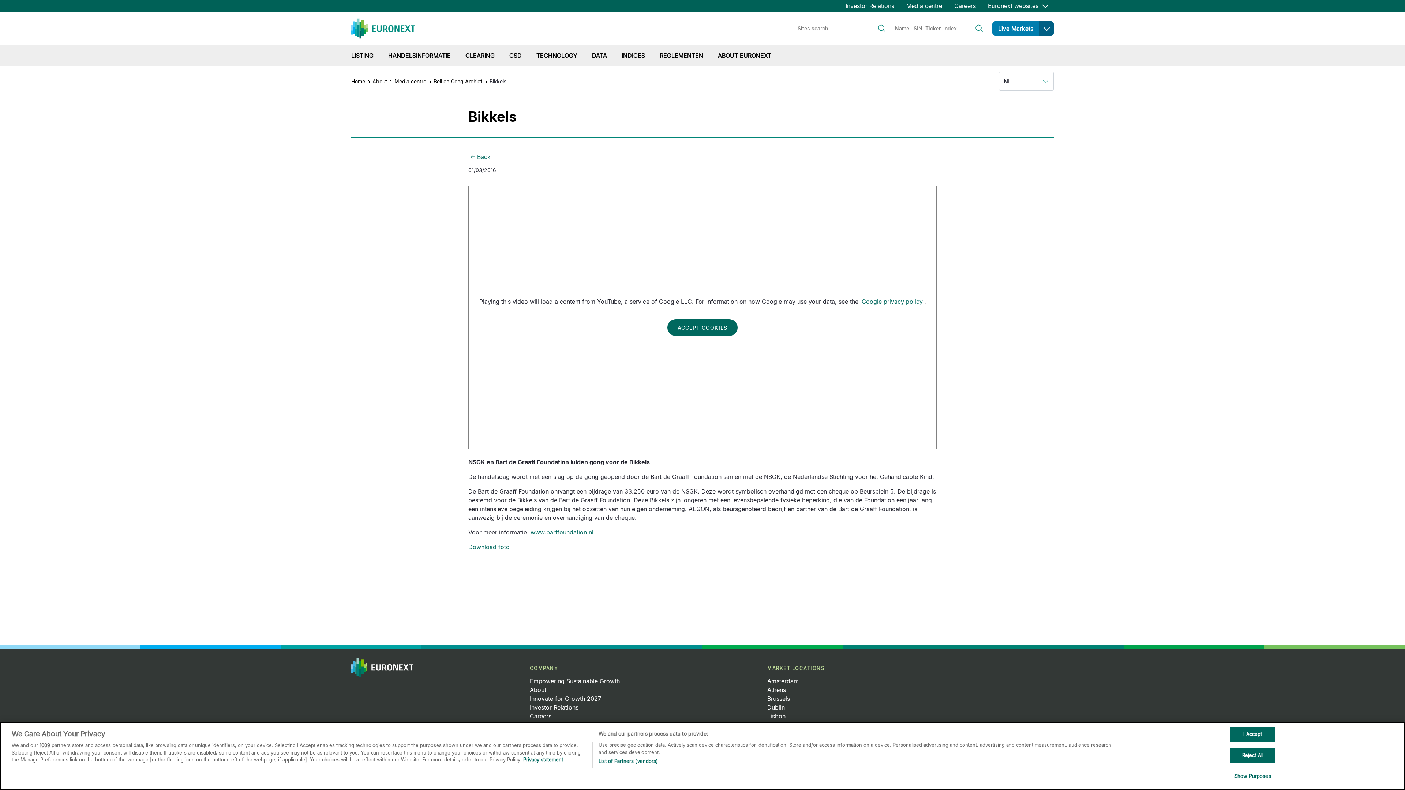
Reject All (1252, 755)
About (379, 81)
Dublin (776, 707)
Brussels (778, 698)
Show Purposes (1252, 776)
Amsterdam (783, 681)
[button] (1046, 28)
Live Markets (1015, 28)
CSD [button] (515, 55)
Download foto (489, 547)
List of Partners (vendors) (628, 761)
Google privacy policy (892, 301)
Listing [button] (362, 55)
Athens (776, 689)
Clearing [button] (480, 55)
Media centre (924, 6)
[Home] (383, 28)
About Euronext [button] (744, 55)
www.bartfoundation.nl (562, 532)
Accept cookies (702, 328)
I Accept (1252, 734)
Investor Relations (870, 6)
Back (484, 156)
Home (358, 81)
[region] (702, 756)
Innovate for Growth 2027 (565, 698)
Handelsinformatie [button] (419, 55)
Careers (965, 6)
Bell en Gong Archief (458, 81)
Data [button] (599, 55)
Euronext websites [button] (1014, 6)
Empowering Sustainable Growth (575, 681)
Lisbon (776, 716)
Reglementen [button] (681, 55)
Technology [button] (556, 55)
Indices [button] (633, 55)
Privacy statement (543, 760)
